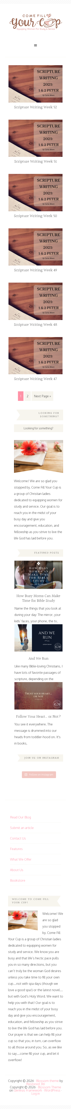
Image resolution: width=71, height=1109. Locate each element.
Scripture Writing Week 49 (35, 270)
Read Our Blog (20, 817)
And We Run (39, 658)
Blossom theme (47, 1081)
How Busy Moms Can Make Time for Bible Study (38, 598)
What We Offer (21, 859)
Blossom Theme (49, 1087)
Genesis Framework (28, 1090)
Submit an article (22, 828)
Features (16, 849)
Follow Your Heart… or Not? (38, 716)
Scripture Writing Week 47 (35, 379)
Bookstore (17, 880)
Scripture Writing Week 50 (35, 216)
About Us (16, 870)
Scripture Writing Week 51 (35, 161)
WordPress (52, 1090)
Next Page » (42, 396)
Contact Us (18, 838)
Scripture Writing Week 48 (35, 325)
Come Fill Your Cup (35, 23)
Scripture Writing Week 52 (35, 107)
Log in (35, 1093)
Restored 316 (35, 1084)
